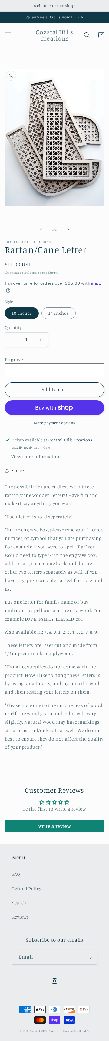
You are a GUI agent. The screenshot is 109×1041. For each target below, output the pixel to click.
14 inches (58, 313)
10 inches (22, 313)
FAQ (16, 874)
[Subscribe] (90, 957)
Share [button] (18, 470)
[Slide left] (41, 229)
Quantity (13, 327)
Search (19, 902)
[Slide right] (68, 229)
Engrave (14, 359)
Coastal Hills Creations (46, 1031)
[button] (8, 35)
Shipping (12, 272)
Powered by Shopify (76, 1031)
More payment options (54, 422)
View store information (36, 456)
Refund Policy (26, 888)
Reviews (20, 916)
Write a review (54, 826)
